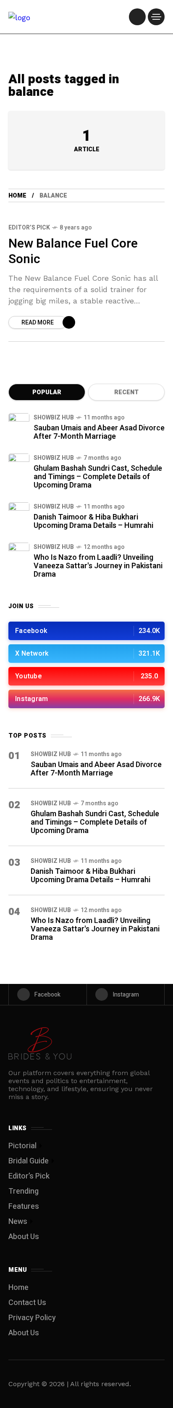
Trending (23, 1191)
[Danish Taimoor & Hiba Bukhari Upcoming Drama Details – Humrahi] (18, 512)
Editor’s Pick (29, 227)
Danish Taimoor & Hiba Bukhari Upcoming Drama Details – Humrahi (93, 521)
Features (23, 1206)
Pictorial (22, 1146)
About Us (23, 1236)
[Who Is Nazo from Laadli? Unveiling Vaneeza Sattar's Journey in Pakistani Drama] (18, 553)
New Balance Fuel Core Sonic (73, 252)
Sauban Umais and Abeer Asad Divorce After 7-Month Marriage (99, 432)
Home (17, 195)
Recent (126, 392)
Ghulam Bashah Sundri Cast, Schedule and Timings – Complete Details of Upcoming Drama (98, 477)
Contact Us (27, 1302)
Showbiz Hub (54, 417)
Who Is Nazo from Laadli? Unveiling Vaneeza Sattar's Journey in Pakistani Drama (98, 566)
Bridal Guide (28, 1161)
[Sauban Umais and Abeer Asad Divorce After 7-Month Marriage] (18, 423)
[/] (137, 16)
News (17, 1221)
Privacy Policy (32, 1318)
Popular (46, 392)
